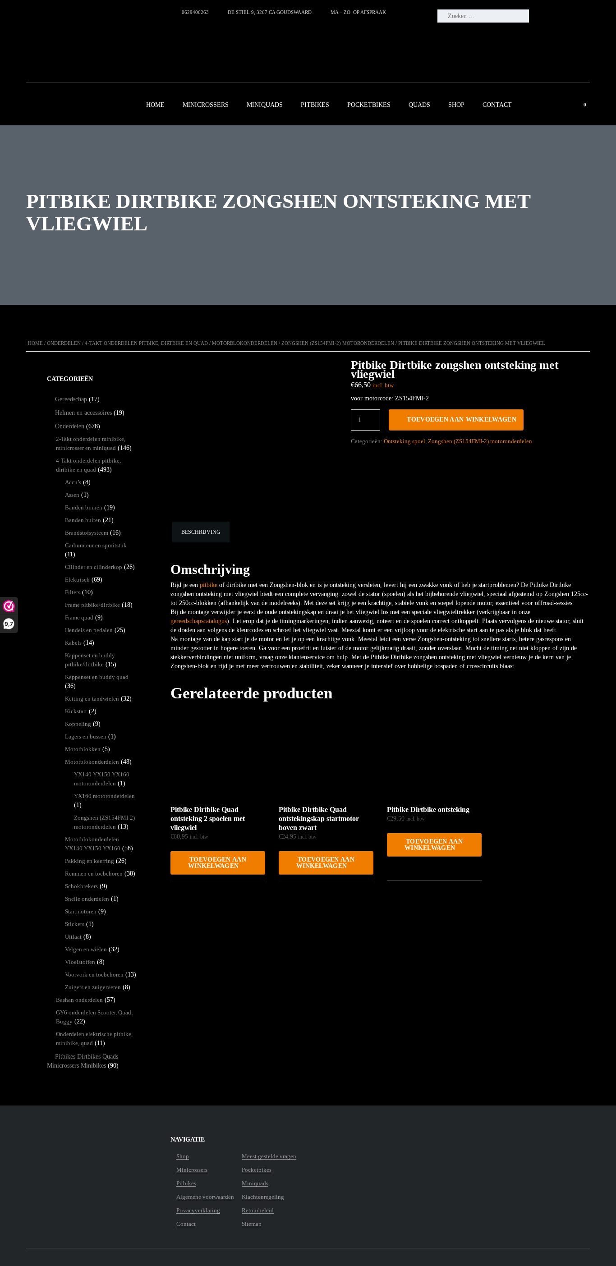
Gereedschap (71, 399)
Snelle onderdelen (87, 898)
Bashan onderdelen (79, 999)
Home (155, 104)
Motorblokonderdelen (244, 343)
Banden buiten (83, 520)
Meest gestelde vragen (269, 1156)
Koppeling (78, 723)
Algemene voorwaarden (205, 1197)
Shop (456, 104)
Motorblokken (83, 749)
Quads (419, 104)
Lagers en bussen (85, 736)
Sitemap (252, 1224)
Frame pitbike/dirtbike (92, 604)
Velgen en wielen (86, 949)
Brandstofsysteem (86, 532)
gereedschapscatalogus (198, 621)
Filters (72, 592)
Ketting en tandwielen (92, 698)
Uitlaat (73, 936)
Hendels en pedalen (89, 630)
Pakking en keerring (89, 861)
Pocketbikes (369, 104)
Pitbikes (315, 104)
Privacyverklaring (198, 1210)
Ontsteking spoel (404, 441)
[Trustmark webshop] (82, 1156)
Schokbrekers (81, 886)
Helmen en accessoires (83, 412)
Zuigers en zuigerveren (93, 987)
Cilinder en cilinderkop (93, 567)
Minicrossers (206, 104)
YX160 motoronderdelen (104, 796)
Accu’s (73, 482)
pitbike (208, 585)
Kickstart (76, 711)
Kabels (73, 642)
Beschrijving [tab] (201, 532)
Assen (72, 494)
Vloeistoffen (80, 962)
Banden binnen (83, 507)
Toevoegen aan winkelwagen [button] (217, 862)
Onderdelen (64, 343)
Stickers (74, 924)
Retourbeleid (258, 1210)
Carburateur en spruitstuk (96, 545)
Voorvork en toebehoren (94, 974)
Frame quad (79, 617)
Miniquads (265, 104)
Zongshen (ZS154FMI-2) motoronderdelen (337, 343)
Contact (497, 104)
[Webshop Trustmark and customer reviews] (101, 43)
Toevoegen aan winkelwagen (461, 419)
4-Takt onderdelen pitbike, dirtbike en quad (146, 343)
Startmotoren (81, 911)
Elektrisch (77, 579)
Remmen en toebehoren (94, 873)
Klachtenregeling (263, 1197)
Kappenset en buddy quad (97, 677)
